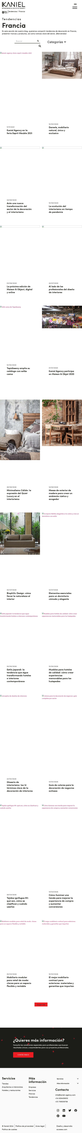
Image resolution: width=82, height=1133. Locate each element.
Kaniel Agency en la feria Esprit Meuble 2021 (19, 131)
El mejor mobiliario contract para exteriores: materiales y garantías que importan (61, 982)
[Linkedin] (64, 1110)
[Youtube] (64, 1115)
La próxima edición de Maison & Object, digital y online (19, 289)
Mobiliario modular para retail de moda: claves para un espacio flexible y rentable (19, 982)
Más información (63, 1083)
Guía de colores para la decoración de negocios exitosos (61, 787)
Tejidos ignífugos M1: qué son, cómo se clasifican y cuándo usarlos (18, 902)
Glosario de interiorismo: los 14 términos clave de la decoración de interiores (20, 786)
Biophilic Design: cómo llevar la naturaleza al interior (19, 596)
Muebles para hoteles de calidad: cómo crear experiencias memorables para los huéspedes (61, 675)
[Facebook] (75, 1110)
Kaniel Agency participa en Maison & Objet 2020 (61, 372)
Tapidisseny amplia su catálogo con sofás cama (18, 371)
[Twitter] (69, 1110)
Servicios (60, 1079)
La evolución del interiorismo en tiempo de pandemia (61, 209)
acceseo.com (61, 1129)
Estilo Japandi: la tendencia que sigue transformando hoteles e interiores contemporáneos (19, 675)
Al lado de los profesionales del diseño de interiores (61, 289)
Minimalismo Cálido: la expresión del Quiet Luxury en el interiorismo (19, 495)
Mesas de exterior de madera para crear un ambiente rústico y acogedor (60, 495)
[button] (75, 4)
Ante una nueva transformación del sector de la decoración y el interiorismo (19, 207)
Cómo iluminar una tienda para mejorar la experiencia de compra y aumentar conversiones (61, 900)
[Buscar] (38, 41)
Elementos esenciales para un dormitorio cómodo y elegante (60, 596)
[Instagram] (58, 1110)
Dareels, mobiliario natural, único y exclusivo (59, 130)
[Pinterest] (58, 1115)
